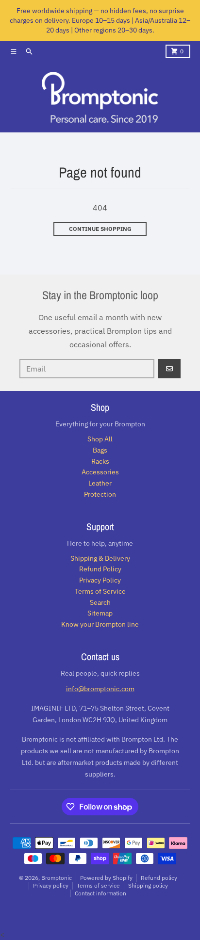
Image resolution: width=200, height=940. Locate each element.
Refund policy (159, 877)
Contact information (100, 893)
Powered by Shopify (106, 877)
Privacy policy (50, 885)
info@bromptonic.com (100, 688)
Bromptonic (56, 877)
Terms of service (98, 885)
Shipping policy (148, 885)
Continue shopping (100, 228)
